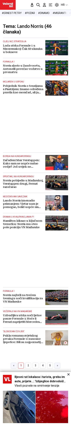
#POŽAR (30, 13)
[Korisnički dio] (44, 5)
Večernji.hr (8, 5)
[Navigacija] (50, 5)
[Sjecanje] (32, 5)
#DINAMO (44, 13)
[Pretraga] (38, 5)
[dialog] (35, 399)
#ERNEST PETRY (12, 13)
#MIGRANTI (59, 13)
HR (63, 5)
